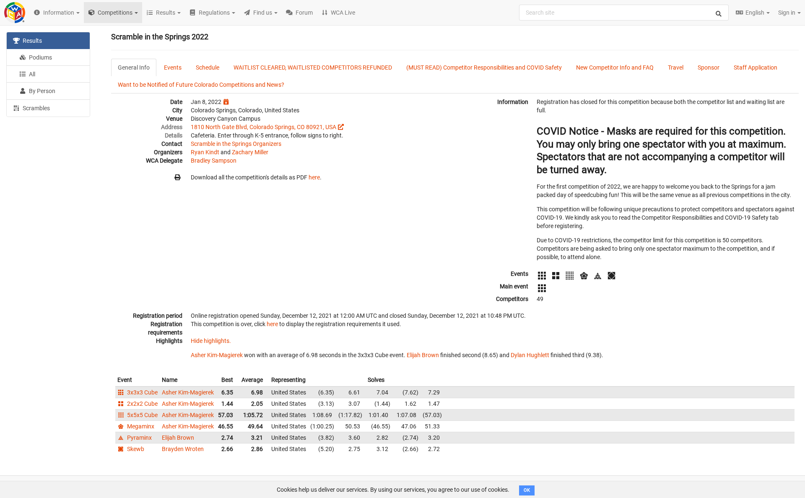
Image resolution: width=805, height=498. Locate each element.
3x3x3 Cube (142, 392)
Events (173, 67)
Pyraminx (139, 437)
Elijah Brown (423, 355)
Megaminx (140, 426)
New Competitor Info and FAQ (615, 67)
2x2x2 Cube (142, 403)
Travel (675, 67)
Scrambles (35, 108)
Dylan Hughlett (530, 355)
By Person (41, 91)
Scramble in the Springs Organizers (236, 143)
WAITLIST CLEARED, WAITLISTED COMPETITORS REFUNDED (313, 67)
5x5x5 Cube (142, 415)
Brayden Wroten (183, 449)
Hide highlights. (211, 340)
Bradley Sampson (213, 160)
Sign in (787, 12)
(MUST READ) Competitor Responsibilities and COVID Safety (484, 67)
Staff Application (755, 67)
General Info (134, 67)
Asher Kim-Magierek (217, 355)
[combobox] (624, 13)
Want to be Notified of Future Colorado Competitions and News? (201, 84)
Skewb (135, 449)
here (314, 177)
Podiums (40, 57)
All (31, 74)
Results (31, 40)
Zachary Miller (250, 152)
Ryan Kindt (205, 152)
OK (527, 490)
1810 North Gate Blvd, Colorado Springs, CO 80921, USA (263, 127)
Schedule (207, 67)
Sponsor (708, 67)
